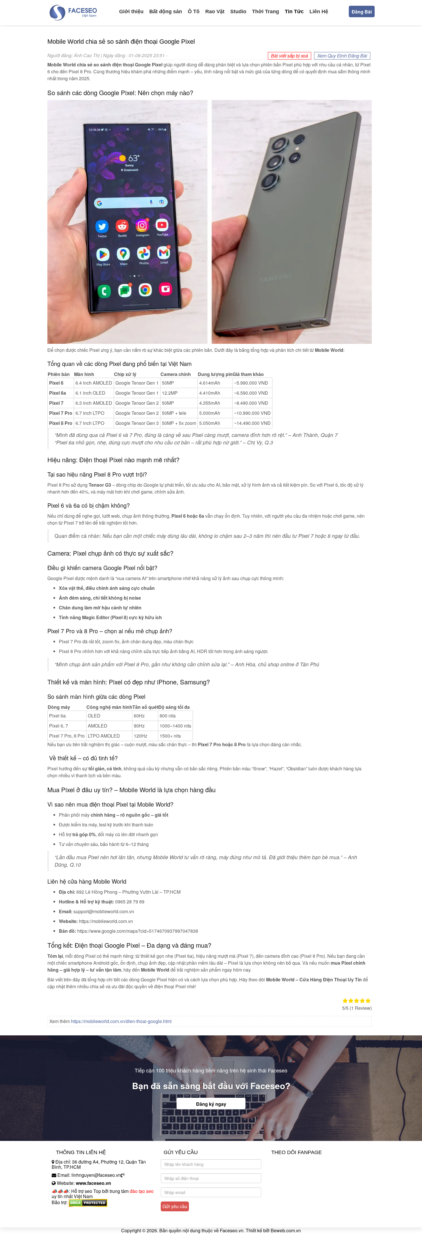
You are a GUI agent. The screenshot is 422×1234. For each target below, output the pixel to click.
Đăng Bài (362, 11)
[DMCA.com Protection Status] (88, 1202)
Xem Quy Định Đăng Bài (342, 55)
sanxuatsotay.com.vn (73, 1220)
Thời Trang (265, 11)
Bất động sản (165, 11)
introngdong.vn (67, 1212)
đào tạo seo (142, 1191)
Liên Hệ (318, 11)
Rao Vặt (214, 11)
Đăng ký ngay (211, 1104)
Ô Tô (194, 11)
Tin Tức (294, 11)
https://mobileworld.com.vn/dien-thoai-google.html (121, 1021)
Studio (238, 11)
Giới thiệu (131, 11)
